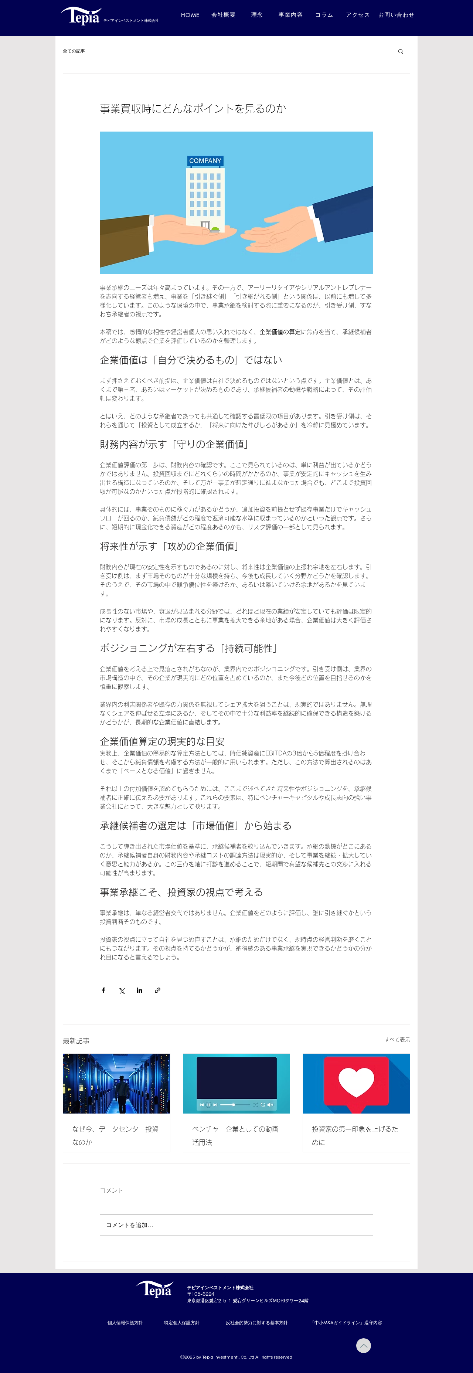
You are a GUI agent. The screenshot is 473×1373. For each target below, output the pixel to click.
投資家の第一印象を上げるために (355, 1136)
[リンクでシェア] (157, 990)
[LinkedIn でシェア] (139, 990)
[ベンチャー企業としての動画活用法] (236, 1084)
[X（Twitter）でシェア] (121, 990)
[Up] (363, 1345)
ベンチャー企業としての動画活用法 (235, 1136)
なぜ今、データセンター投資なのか (115, 1136)
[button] (400, 51)
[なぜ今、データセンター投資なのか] (116, 1084)
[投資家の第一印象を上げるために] (356, 1084)
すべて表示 (397, 1039)
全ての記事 (74, 51)
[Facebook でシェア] (103, 990)
